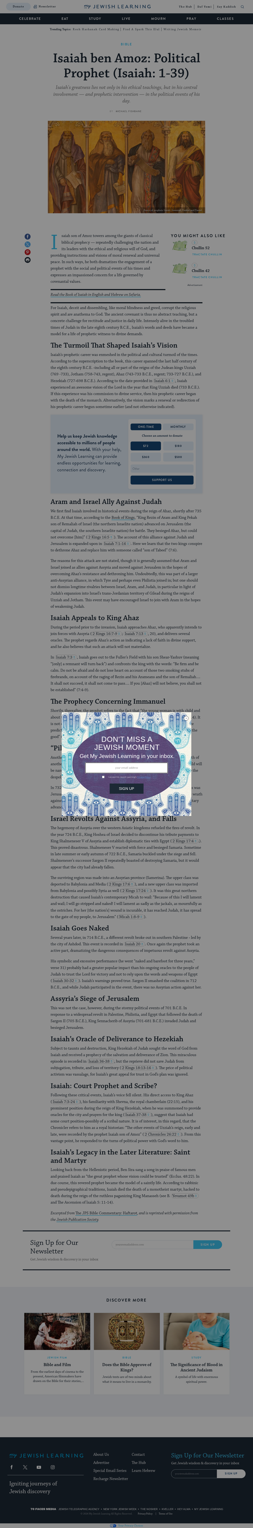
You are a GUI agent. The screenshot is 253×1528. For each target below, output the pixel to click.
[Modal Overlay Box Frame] (126, 764)
